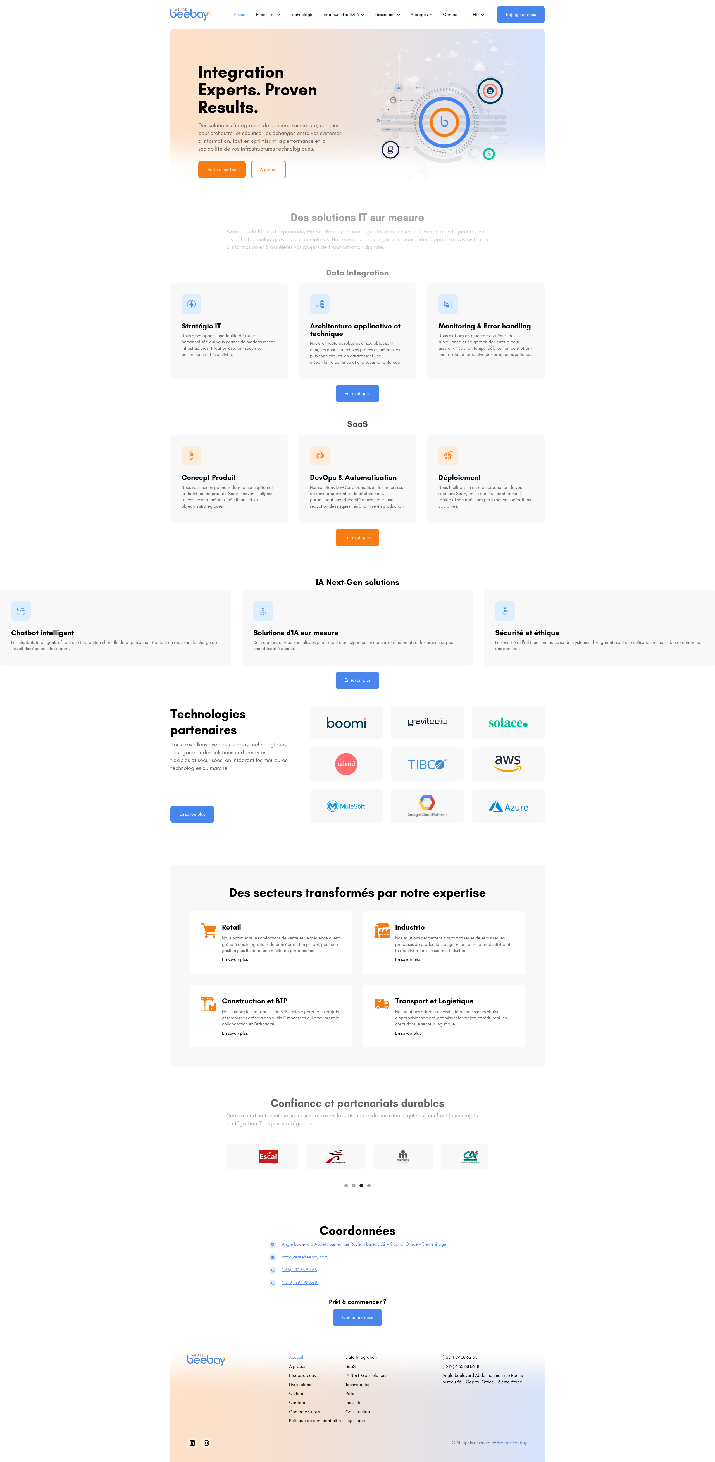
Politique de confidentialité (315, 1420)
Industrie (353, 1402)
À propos (268, 169)
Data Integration (361, 1357)
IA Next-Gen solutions (366, 1375)
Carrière (297, 1402)
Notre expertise (222, 169)
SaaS (350, 1366)
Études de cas (302, 1375)
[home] (189, 14)
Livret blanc (300, 1384)
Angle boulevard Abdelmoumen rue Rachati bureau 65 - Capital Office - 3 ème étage (484, 1378)
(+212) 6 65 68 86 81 (300, 1282)
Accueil (240, 14)
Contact (451, 14)
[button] (269, 14)
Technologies (303, 14)
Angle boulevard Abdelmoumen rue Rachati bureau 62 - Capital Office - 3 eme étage (364, 1244)
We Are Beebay (512, 1442)
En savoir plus (357, 393)
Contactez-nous (357, 1317)
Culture (296, 1393)
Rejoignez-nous (521, 14)
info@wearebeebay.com (305, 1256)
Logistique (355, 1420)
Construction (357, 1411)
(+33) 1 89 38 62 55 (299, 1269)
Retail (351, 1393)
